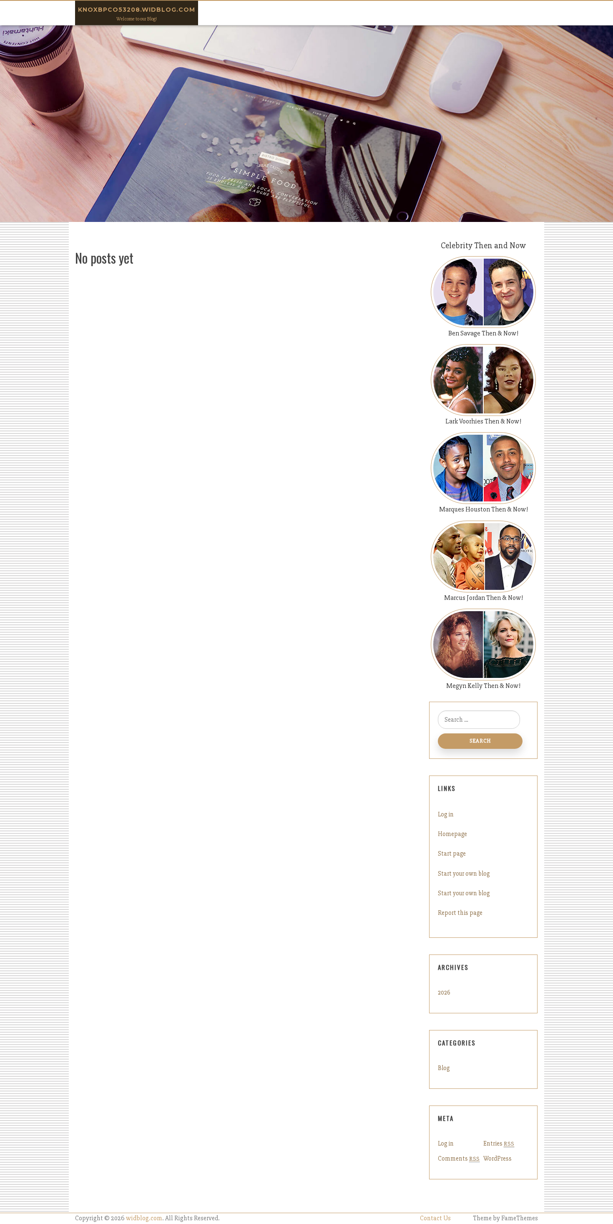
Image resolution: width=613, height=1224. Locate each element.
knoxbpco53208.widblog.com (136, 9)
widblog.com (144, 1218)
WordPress (497, 1158)
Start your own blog (464, 873)
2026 (444, 992)
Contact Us (435, 1218)
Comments (459, 1158)
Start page (452, 853)
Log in (446, 814)
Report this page (460, 913)
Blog (444, 1068)
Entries (498, 1143)
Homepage (452, 834)
